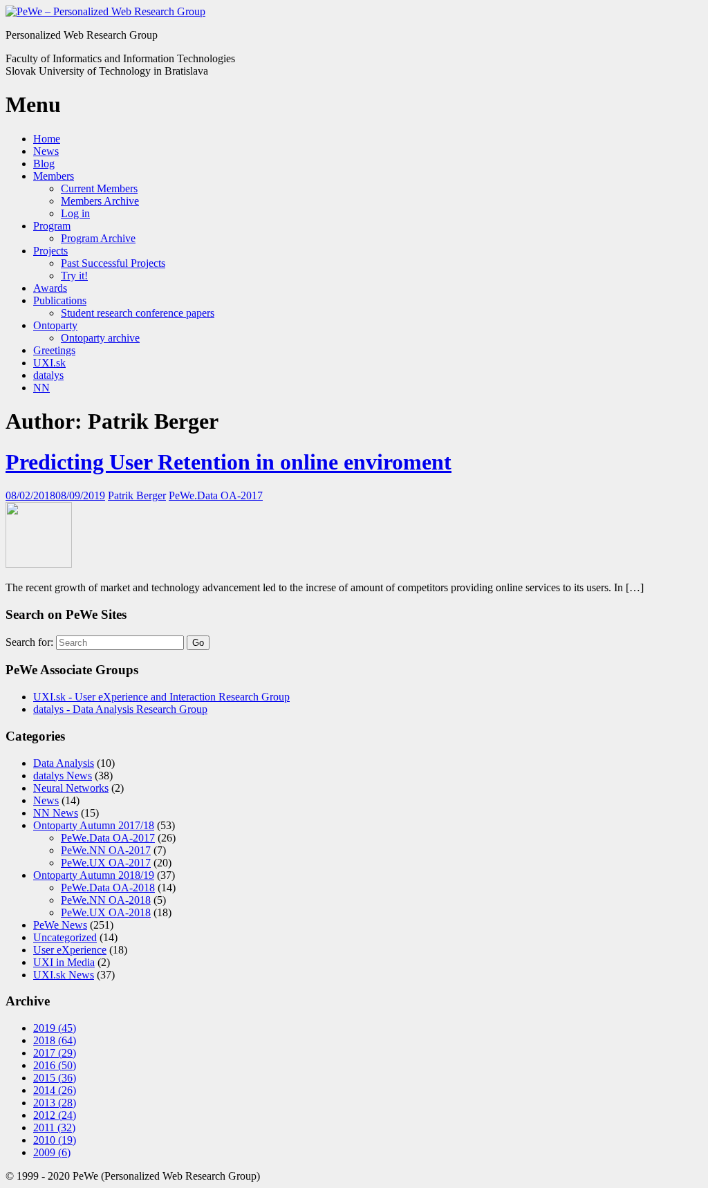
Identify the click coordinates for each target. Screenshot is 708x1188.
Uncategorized (65, 937)
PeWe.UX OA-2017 (106, 863)
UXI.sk (49, 363)
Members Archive (100, 201)
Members (53, 176)
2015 (54, 1078)
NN (41, 387)
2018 (54, 1040)
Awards (50, 288)
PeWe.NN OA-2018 (106, 900)
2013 (54, 1102)
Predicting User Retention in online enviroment (228, 461)
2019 (54, 1028)
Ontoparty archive (100, 338)
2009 (52, 1152)
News (46, 151)
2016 (54, 1065)
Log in (75, 213)
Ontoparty (55, 325)
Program (52, 226)
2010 (54, 1140)
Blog (44, 163)
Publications (59, 300)
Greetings (54, 350)
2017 (54, 1053)
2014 (54, 1090)
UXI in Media (64, 962)
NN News (55, 813)
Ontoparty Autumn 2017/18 (93, 825)
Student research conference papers (137, 313)
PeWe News (60, 925)
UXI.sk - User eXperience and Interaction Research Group (161, 697)
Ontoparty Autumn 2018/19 (93, 875)
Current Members (99, 188)
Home (46, 139)
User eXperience (69, 950)
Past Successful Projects (113, 263)
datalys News (62, 775)
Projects (50, 251)
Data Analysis (63, 763)
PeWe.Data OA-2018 (108, 887)
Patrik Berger (137, 495)
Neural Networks (71, 788)
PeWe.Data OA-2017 (216, 495)
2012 (54, 1115)
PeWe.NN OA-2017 (106, 850)
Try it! (74, 275)
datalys (48, 375)
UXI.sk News (63, 975)
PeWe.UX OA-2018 (106, 912)
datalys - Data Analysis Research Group (120, 709)
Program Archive (98, 238)
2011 (54, 1127)
